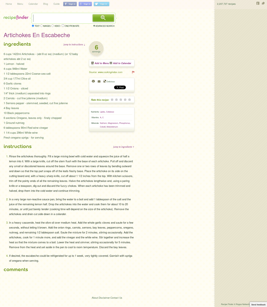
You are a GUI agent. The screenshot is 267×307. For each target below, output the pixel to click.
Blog (45, 3)
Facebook (258, 3)
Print (93, 81)
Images (46, 25)
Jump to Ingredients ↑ (123, 146)
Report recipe (133, 72)
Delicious (111, 81)
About (95, 297)
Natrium (103, 122)
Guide (56, 3)
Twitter (263, 3)
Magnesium (113, 122)
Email (99, 81)
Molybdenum (112, 126)
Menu (20, 3)
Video (57, 25)
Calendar (33, 3)
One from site (72, 25)
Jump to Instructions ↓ (74, 44)
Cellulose (110, 111)
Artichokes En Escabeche (37, 34)
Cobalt (103, 126)
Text (37, 25)
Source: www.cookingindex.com (105, 72)
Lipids (102, 111)
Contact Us (116, 297)
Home (9, 3)
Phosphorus (124, 122)
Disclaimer (104, 297)
